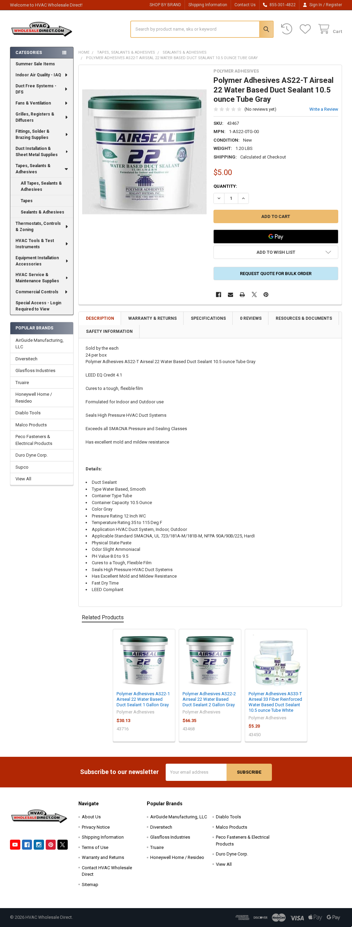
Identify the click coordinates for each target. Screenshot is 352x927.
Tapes (27, 200)
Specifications (208, 318)
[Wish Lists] (306, 29)
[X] (254, 294)
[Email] (230, 294)
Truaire (22, 382)
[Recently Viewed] (288, 29)
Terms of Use (95, 847)
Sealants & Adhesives (42, 212)
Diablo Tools (28, 412)
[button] (275, 252)
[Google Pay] (275, 236)
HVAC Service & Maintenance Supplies (37, 277)
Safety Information (109, 331)
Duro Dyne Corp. (31, 455)
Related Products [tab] (103, 617)
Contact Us (245, 4)
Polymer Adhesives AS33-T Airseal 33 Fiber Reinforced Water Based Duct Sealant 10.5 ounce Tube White (275, 702)
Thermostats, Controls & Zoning (38, 226)
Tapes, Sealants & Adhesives (33, 168)
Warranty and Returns (103, 857)
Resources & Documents (304, 318)
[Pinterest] (266, 294)
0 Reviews (251, 318)
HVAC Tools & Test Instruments (34, 243)
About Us (91, 816)
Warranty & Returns (152, 318)
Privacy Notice (96, 827)
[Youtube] (15, 845)
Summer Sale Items (35, 64)
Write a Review (323, 109)
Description (100, 318)
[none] (144, 151)
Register (334, 4)
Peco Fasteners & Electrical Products (33, 440)
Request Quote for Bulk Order (275, 273)
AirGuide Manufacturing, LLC (39, 344)
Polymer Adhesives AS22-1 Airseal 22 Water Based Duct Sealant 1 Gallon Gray (143, 699)
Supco (22, 467)
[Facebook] (218, 294)
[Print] (242, 294)
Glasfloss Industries (35, 370)
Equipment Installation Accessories (37, 260)
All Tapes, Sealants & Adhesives (41, 186)
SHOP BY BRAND (165, 4)
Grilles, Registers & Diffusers (34, 117)
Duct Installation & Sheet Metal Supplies (36, 151)
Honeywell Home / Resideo (33, 398)
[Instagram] (39, 845)
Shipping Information (207, 4)
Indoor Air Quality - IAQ (38, 75)
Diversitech (26, 358)
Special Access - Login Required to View (38, 306)
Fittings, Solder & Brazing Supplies (32, 134)
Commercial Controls (36, 292)
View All (23, 478)
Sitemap (90, 884)
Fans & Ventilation (33, 103)
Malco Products (31, 424)
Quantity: (225, 186)
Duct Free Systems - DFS (35, 89)
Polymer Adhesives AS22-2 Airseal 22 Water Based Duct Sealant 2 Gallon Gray (209, 699)
